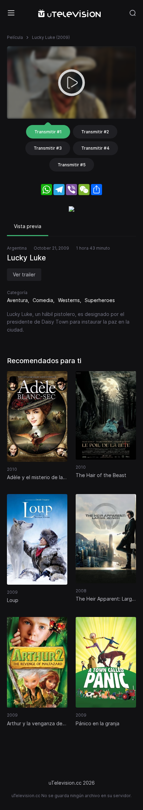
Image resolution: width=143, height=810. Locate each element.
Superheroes (100, 300)
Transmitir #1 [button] (48, 131)
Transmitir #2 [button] (95, 131)
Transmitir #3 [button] (48, 148)
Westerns (69, 300)
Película (15, 37)
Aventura (17, 300)
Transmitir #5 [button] (72, 164)
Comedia (43, 300)
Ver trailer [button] (24, 274)
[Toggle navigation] (11, 13)
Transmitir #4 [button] (95, 148)
